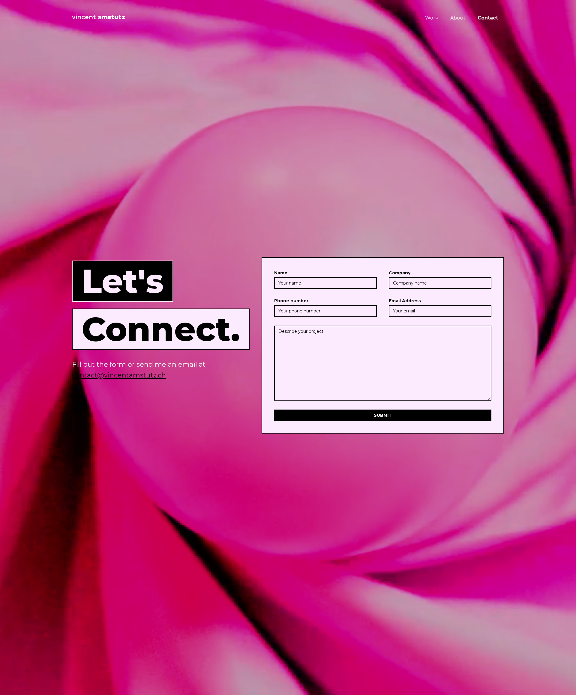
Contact (488, 18)
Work (431, 18)
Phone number (291, 300)
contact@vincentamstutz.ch (119, 375)
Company (399, 273)
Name (280, 273)
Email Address (405, 300)
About (458, 18)
